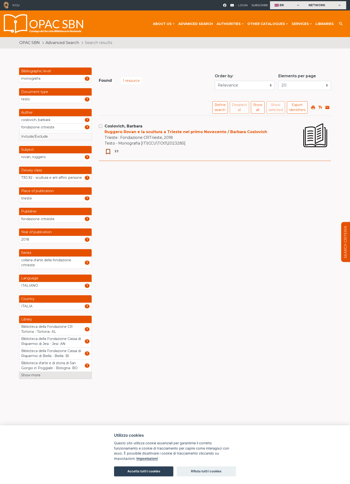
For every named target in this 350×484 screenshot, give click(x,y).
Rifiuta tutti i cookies (206, 471)
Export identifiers (297, 107)
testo (25, 99)
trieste (26, 198)
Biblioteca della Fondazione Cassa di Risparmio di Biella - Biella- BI (51, 353)
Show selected (276, 107)
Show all (257, 107)
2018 (25, 239)
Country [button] (28, 299)
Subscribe (259, 5)
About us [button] (162, 24)
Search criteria (345, 242)
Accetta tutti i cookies (143, 471)
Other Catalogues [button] (266, 24)
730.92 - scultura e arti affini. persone (51, 177)
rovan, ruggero (33, 157)
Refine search (220, 107)
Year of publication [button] (36, 232)
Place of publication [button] (37, 191)
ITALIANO (29, 285)
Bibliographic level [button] (36, 71)
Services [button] (300, 24)
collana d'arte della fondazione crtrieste (46, 262)
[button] (287, 5)
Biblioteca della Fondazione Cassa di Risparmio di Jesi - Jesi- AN (51, 341)
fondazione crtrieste (38, 127)
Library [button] (26, 319)
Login (243, 5)
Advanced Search (195, 24)
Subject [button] (27, 149)
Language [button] (29, 278)
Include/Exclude (34, 136)
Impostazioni (147, 458)
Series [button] (26, 253)
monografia (30, 78)
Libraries (324, 24)
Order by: (224, 76)
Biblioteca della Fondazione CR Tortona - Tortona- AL (47, 329)
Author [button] (27, 112)
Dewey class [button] (31, 170)
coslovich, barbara (35, 120)
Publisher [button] (29, 211)
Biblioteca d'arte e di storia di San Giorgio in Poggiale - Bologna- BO (49, 365)
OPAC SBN (29, 42)
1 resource (131, 80)
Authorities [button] (229, 24)
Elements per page (297, 76)
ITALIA (26, 306)
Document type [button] (34, 92)
